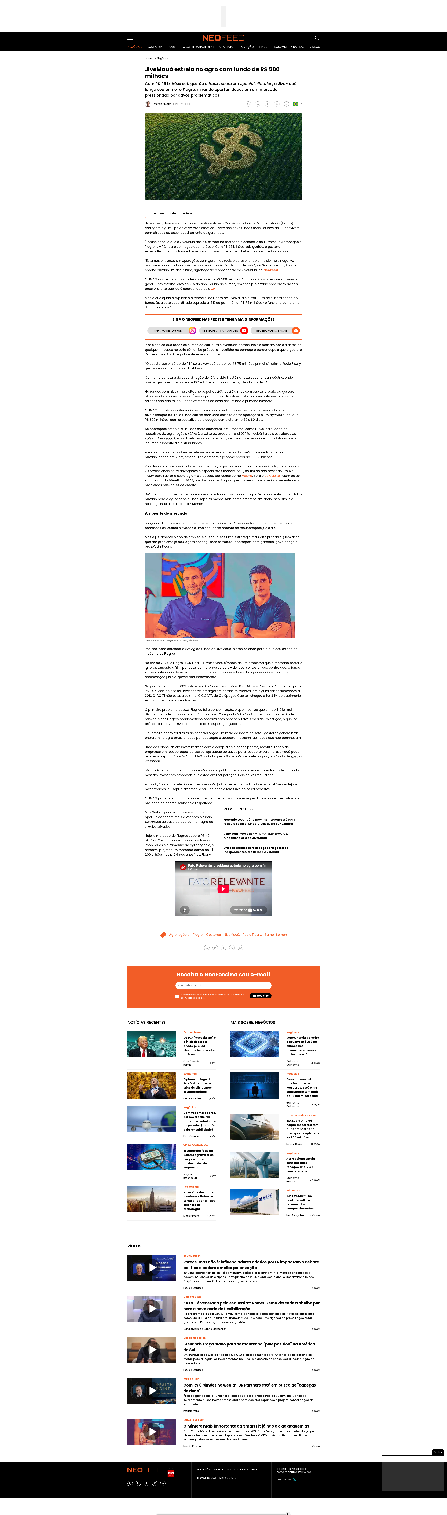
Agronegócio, (179, 934)
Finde (263, 47)
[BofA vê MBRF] (254, 1202)
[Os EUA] (151, 1044)
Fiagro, (198, 934)
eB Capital (273, 475)
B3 (282, 228)
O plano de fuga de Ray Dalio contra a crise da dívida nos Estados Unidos (197, 1085)
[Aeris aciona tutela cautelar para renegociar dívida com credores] (254, 1165)
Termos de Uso (226, 994)
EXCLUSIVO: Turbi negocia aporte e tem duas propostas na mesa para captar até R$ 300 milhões (302, 1129)
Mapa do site (227, 1478)
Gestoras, (214, 934)
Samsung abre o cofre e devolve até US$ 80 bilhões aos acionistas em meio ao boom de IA (302, 1046)
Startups (226, 47)
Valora (247, 475)
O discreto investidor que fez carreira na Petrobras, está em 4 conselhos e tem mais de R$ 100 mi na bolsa (302, 1087)
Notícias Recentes (146, 1022)
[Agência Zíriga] (294, 1479)
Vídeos (314, 47)
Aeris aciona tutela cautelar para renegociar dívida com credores (300, 1165)
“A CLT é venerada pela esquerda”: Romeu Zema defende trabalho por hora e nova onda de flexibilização (251, 1306)
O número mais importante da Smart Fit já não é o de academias (246, 1426)
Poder (172, 47)
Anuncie (219, 1469)
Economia (155, 47)
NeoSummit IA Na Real (288, 47)
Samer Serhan (276, 934)
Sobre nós (203, 1469)
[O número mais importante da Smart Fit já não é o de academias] (151, 1432)
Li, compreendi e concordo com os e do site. (212, 996)
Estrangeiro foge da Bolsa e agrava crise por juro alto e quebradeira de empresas (198, 1159)
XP (213, 288)
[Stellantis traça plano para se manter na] (151, 1350)
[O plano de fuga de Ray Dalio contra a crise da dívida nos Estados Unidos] (151, 1085)
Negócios (134, 47)
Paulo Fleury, (252, 934)
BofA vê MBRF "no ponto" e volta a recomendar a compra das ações (300, 1202)
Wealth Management (198, 47)
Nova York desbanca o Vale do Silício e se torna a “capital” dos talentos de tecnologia (199, 1200)
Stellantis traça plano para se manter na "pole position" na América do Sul (249, 1347)
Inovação (246, 47)
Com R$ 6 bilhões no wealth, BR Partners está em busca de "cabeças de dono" (249, 1388)
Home (149, 58)
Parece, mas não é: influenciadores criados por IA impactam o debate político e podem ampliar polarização (251, 1265)
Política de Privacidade (242, 1469)
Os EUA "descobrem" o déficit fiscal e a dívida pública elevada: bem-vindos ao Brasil (199, 1046)
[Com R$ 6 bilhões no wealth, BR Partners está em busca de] (151, 1391)
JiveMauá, (232, 934)
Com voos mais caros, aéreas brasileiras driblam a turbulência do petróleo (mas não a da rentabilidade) (199, 1121)
